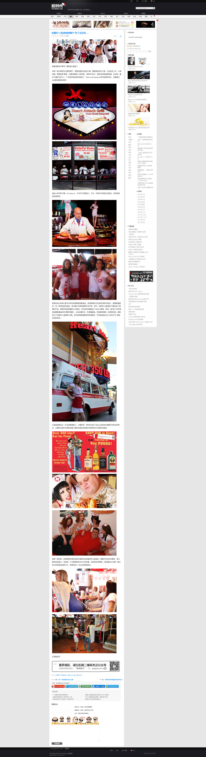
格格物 (70, 753)
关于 (137, 1)
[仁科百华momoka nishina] (103, 24)
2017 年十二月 (142, 215)
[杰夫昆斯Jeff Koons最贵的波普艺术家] (138, 126)
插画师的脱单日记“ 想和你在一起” (62, 697)
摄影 (146, 16)
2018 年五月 (141, 202)
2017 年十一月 (142, 217)
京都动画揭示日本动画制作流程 (137, 301)
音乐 (105, 16)
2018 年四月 (141, 204)
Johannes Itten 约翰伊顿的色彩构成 (138, 294)
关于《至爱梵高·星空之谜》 (66, 679)
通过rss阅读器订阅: (134, 46)
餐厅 (71, 71)
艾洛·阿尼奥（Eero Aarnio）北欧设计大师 (140, 322)
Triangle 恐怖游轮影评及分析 (136, 317)
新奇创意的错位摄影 (134, 307)
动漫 (82, 16)
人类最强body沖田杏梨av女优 (137, 259)
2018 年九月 (141, 197)
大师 (123, 16)
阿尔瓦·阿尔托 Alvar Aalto (135, 67)
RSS (153, 1)
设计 (117, 16)
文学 (94, 16)
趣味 (71, 16)
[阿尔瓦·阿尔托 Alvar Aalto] (138, 65)
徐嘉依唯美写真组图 (134, 113)
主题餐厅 (108, 425)
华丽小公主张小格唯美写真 (145, 187)
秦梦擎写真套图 (132, 264)
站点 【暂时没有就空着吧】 (82, 713)
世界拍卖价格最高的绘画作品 (113, 679)
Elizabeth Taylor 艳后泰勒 (135, 319)
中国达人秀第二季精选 (134, 244)
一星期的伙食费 (132, 296)
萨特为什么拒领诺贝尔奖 (135, 95)
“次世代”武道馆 (132, 289)
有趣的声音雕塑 (132, 229)
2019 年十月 (141, 194)
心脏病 (73, 66)
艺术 (100, 16)
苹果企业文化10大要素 (135, 239)
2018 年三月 (141, 207)
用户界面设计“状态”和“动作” (136, 247)
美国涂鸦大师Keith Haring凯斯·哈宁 (138, 299)
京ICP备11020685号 (150, 753)
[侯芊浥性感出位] (82, 24)
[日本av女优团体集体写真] (61, 24)
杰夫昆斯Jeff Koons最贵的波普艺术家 (139, 128)
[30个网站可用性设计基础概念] (125, 24)
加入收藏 (144, 1)
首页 (131, 1)
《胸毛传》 (131, 234)
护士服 (73, 675)
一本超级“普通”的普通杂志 (60, 695)
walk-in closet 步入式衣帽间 (136, 256)
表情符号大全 (132, 314)
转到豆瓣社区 (86, 686)
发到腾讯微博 (73, 686)
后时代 (67, 748)
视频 (76, 16)
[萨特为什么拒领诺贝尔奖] (138, 93)
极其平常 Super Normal (135, 291)
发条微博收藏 (59, 686)
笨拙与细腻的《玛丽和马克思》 (137, 232)
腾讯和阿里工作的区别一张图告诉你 (63, 699)
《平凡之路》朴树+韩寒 (135, 324)
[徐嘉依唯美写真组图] (138, 112)
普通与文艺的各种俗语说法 (93, 699)
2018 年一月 (141, 212)
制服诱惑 (55, 66)
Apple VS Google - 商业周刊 (136, 267)
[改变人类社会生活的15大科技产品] (138, 79)
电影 (111, 16)
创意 (129, 16)
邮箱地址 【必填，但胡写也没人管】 (84, 710)
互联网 (59, 16)
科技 (52, 16)
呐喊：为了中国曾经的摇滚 (136, 309)
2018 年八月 (141, 199)
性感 (140, 16)
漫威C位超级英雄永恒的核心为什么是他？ (97, 695)
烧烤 (58, 425)
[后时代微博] (86, 666)
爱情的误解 (131, 312)
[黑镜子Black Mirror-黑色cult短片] (146, 24)
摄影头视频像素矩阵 (134, 261)
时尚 (134, 16)
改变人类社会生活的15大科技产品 (138, 81)
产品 (65, 16)
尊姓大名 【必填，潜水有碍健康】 (84, 707)
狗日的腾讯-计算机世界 (135, 242)
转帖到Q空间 (113, 686)
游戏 (88, 16)
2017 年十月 (141, 220)
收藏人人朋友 (100, 686)
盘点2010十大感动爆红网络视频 (137, 99)
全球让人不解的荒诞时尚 (135, 249)
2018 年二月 (141, 209)
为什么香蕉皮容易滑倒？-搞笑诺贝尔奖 (96, 697)
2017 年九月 (141, 222)
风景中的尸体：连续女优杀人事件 (138, 237)
